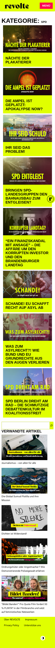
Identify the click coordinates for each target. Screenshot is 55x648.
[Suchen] (51, 425)
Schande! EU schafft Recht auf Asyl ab (27, 306)
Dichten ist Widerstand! (14, 534)
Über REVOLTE (12, 620)
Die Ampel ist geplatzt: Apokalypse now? (24, 105)
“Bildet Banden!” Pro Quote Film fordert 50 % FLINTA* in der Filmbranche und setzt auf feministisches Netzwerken (24, 608)
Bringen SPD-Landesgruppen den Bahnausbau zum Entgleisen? (26, 196)
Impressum (31, 620)
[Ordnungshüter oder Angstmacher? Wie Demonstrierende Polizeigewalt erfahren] (24, 551)
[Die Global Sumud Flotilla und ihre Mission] (24, 481)
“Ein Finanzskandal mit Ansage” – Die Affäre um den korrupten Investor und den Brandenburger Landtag (27, 253)
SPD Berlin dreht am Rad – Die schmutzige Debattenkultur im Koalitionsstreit (27, 407)
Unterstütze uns (32, 625)
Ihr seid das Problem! (18, 149)
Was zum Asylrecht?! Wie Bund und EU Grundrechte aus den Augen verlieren (27, 354)
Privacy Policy (11, 625)
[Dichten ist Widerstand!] (24, 518)
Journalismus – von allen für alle (19, 463)
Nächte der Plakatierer (18, 60)
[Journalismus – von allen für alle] (24, 448)
